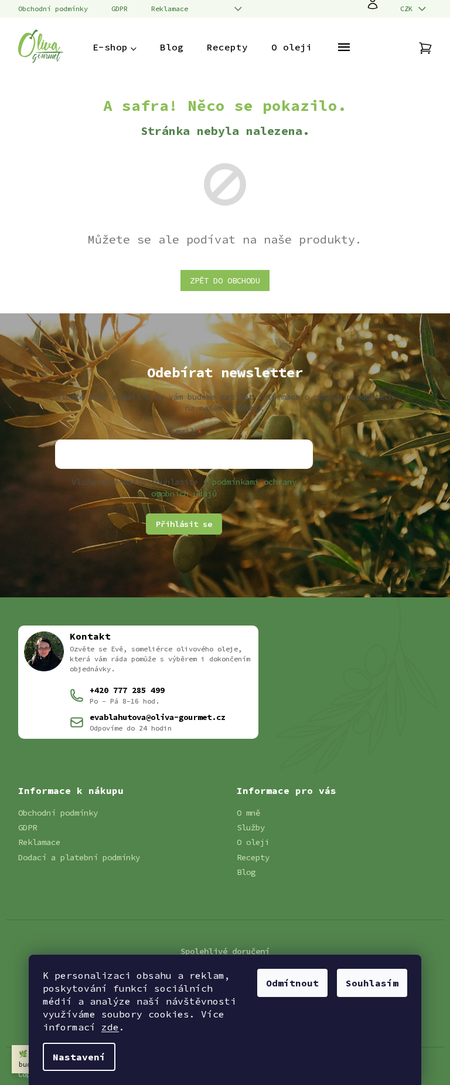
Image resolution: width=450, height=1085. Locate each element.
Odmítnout (292, 983)
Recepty (253, 857)
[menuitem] (114, 47)
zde (110, 1027)
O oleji (253, 842)
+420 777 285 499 (127, 690)
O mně (248, 812)
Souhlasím (372, 983)
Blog (246, 872)
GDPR (119, 8)
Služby (251, 827)
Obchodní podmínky (53, 8)
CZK (408, 8)
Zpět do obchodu (225, 280)
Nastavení (79, 1057)
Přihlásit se (184, 524)
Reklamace (169, 8)
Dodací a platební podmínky (79, 857)
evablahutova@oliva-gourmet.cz (158, 717)
